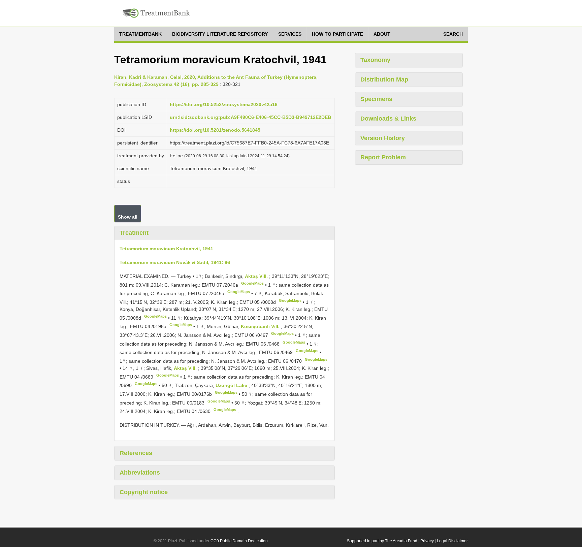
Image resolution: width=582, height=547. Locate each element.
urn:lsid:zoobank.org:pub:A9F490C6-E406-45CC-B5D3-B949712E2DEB (250, 117)
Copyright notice (144, 492)
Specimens (376, 99)
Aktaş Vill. (257, 276)
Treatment (134, 232)
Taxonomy (375, 60)
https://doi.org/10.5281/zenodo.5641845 (215, 130)
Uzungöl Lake (232, 385)
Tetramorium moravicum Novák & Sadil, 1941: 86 (175, 262)
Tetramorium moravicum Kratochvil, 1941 (166, 248)
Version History (382, 138)
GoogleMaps (252, 283)
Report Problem (383, 157)
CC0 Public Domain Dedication (239, 541)
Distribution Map (384, 79)
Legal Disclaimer (452, 541)
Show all (127, 217)
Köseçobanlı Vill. (261, 326)
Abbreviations (140, 472)
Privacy (427, 541)
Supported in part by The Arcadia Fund (382, 541)
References (136, 453)
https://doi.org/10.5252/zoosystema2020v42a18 (224, 104)
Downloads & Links (388, 118)
